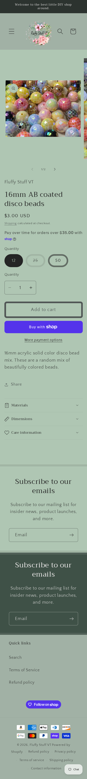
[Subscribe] (71, 535)
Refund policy (22, 682)
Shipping (10, 223)
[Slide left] (32, 169)
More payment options (43, 340)
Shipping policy (61, 760)
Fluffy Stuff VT (40, 745)
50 (58, 260)
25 (39, 262)
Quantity (11, 275)
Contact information (46, 768)
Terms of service (31, 760)
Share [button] (16, 384)
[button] (11, 31)
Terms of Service (24, 670)
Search (15, 657)
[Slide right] (55, 169)
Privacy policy (65, 751)
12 (14, 260)
